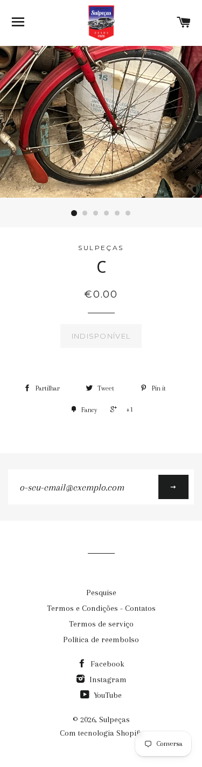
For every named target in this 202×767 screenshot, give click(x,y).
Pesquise (101, 592)
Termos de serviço (101, 624)
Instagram (107, 679)
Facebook (106, 664)
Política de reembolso (101, 639)
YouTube (107, 695)
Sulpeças (114, 719)
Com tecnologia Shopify (101, 733)
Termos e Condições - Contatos (101, 608)
